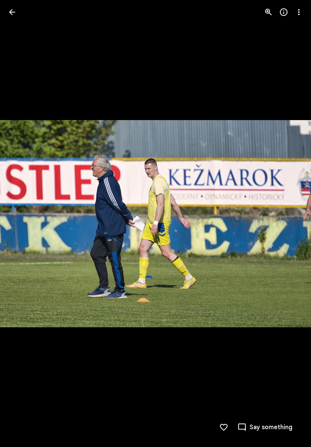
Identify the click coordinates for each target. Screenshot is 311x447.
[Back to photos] (12, 12)
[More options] (298, 12)
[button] (21, 223)
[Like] (223, 427)
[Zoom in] (268, 12)
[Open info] (283, 12)
